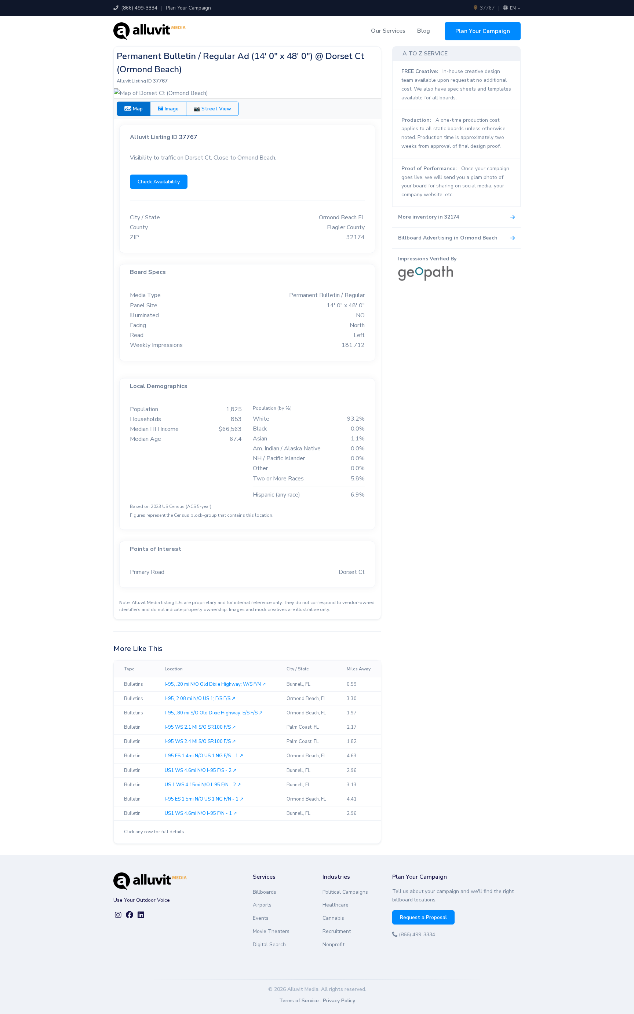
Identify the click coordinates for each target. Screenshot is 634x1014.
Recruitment (337, 931)
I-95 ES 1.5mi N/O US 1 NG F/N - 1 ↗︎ (204, 799)
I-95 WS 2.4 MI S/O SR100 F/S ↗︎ (200, 741)
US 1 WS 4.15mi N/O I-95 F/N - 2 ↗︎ (203, 784)
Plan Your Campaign (188, 7)
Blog (423, 31)
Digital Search (269, 944)
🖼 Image (168, 108)
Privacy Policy (339, 1000)
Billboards (264, 892)
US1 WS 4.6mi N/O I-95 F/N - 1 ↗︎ (201, 813)
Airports (262, 904)
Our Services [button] (388, 31)
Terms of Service (299, 1000)
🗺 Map (133, 108)
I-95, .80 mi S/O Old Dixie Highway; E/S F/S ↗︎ (214, 713)
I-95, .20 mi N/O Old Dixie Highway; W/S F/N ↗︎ (215, 684)
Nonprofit (334, 944)
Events (261, 918)
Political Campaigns (345, 892)
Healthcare (336, 904)
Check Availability (159, 181)
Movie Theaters (271, 931)
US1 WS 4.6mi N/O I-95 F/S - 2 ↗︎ (201, 770)
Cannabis (333, 918)
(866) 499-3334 (138, 7)
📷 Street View (212, 108)
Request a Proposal (423, 917)
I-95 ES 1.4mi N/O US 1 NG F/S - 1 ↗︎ (204, 756)
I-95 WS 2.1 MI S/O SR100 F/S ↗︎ (200, 727)
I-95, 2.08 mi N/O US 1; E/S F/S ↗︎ (200, 698)
